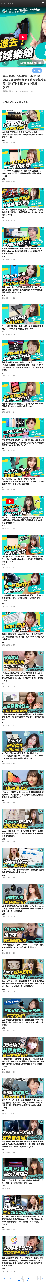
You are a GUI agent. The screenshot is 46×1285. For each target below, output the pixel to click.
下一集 (37, 71)
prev (4, 1278)
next (26, 1280)
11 (19, 1280)
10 (43, 1278)
